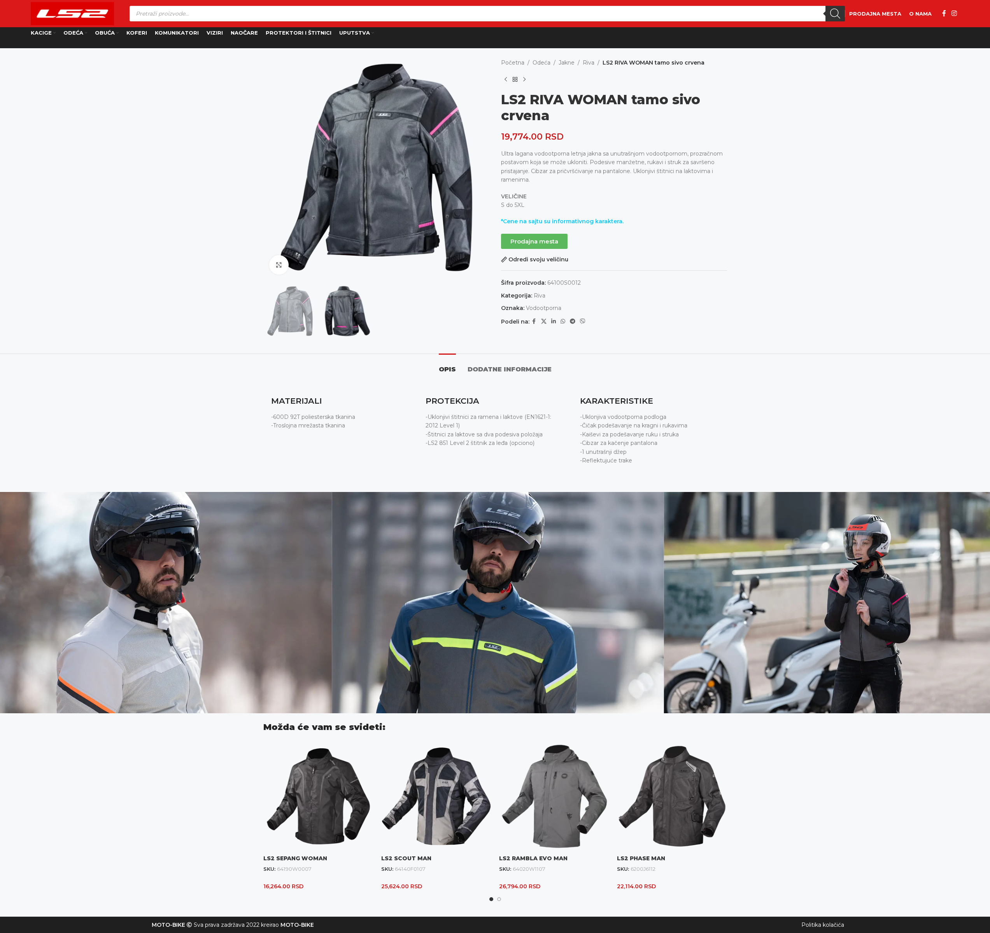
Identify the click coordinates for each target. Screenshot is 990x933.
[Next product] (524, 79)
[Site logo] (72, 13)
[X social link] (544, 321)
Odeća (541, 62)
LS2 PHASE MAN (641, 858)
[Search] (835, 13)
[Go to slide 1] (491, 899)
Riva (588, 62)
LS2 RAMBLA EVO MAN (533, 858)
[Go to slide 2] (499, 899)
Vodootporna (543, 308)
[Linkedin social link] (553, 321)
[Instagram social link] (954, 13)
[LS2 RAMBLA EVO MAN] (554, 796)
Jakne (567, 62)
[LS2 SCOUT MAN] (436, 796)
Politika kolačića (822, 924)
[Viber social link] (583, 321)
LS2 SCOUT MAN (406, 858)
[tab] (447, 365)
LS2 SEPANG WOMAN (295, 858)
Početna (512, 62)
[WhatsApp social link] (563, 321)
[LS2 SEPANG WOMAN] (318, 796)
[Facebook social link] (944, 13)
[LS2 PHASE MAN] (672, 796)
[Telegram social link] (573, 321)
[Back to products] (515, 79)
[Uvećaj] (279, 265)
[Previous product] (505, 79)
